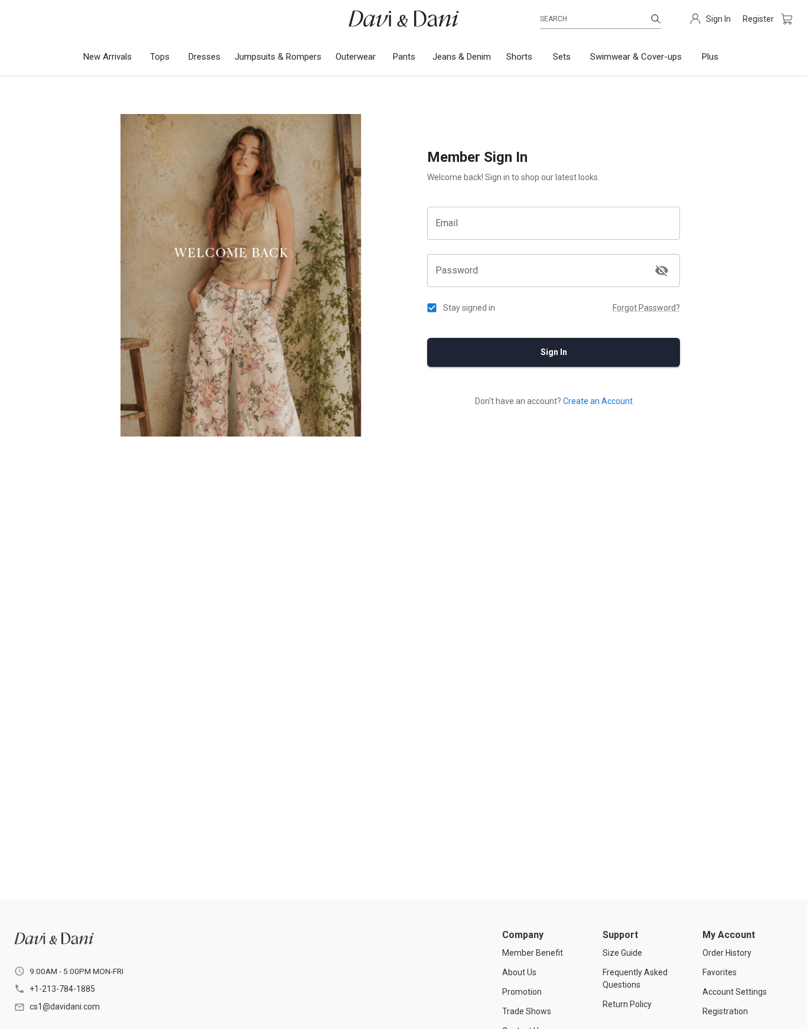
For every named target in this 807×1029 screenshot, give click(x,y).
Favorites (719, 972)
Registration (725, 1011)
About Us (519, 972)
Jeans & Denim (461, 56)
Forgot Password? (646, 307)
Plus (710, 56)
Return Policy (627, 1004)
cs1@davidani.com (65, 1006)
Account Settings (734, 992)
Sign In (554, 352)
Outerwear (356, 56)
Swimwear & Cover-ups (636, 56)
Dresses (204, 56)
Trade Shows (526, 1011)
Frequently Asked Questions (635, 978)
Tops (160, 56)
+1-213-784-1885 (62, 989)
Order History (726, 953)
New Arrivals (107, 56)
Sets (562, 56)
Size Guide (622, 953)
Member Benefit (532, 953)
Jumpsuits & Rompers (278, 56)
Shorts (519, 56)
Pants (404, 56)
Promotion (522, 992)
